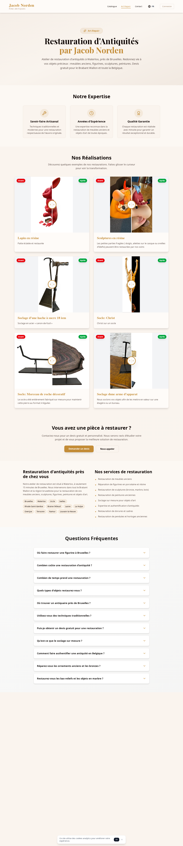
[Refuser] (122, 839)
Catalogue (112, 6)
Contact (138, 6)
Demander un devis (79, 448)
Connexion (167, 6)
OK (116, 839)
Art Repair (126, 6)
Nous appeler (107, 448)
